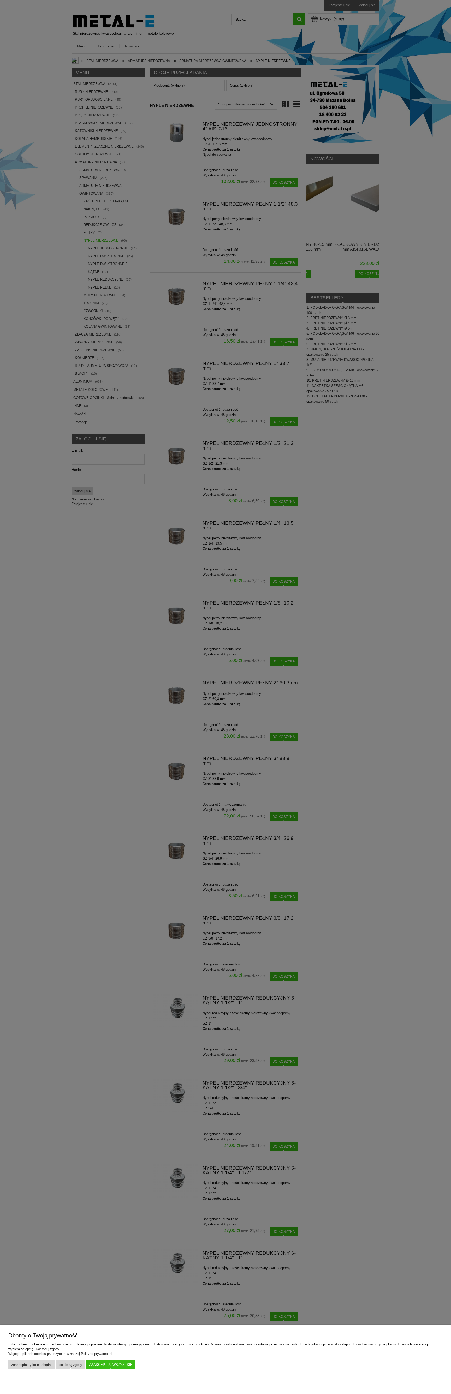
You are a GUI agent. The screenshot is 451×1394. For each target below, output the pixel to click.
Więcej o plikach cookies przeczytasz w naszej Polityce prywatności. (60, 1354)
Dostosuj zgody (70, 1365)
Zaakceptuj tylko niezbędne (31, 1365)
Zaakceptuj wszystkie (111, 1365)
